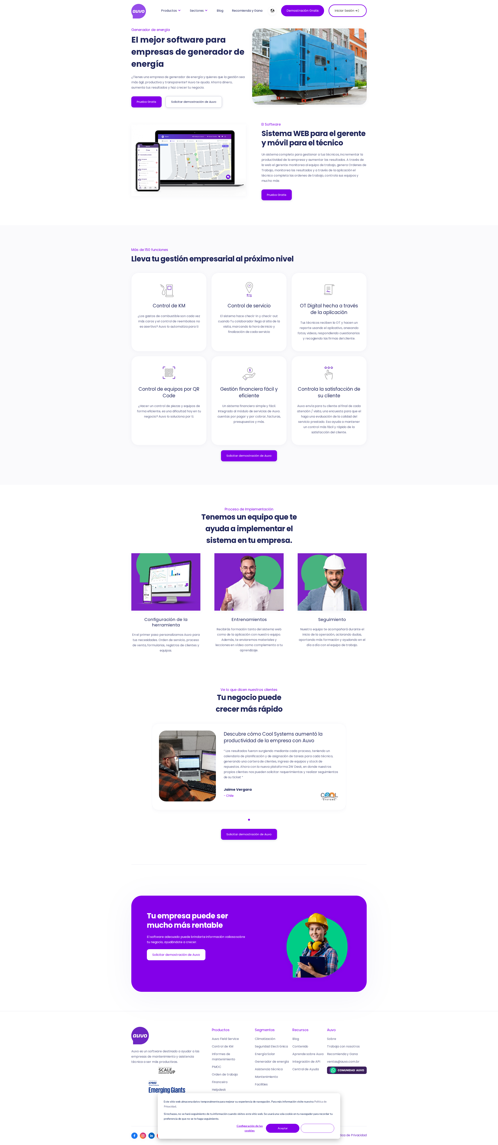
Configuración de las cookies (250, 1128)
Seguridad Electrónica (271, 1046)
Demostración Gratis (303, 10)
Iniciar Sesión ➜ (348, 10)
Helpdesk (219, 1089)
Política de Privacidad (350, 1135)
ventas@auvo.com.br (343, 1061)
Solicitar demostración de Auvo (193, 102)
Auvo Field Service (225, 1039)
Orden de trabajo (225, 1074)
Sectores (196, 10)
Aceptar (283, 1128)
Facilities (261, 1084)
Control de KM (222, 1046)
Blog (220, 10)
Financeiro (220, 1082)
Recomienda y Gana (247, 10)
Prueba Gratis (146, 102)
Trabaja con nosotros (343, 1046)
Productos (169, 10)
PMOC (216, 1067)
